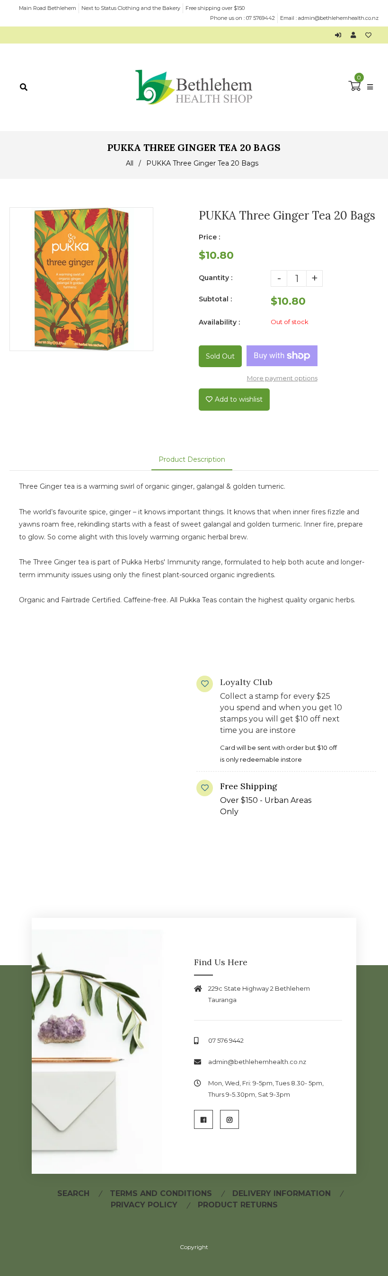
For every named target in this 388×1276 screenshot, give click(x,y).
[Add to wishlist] (368, 35)
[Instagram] (229, 1119)
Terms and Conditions (161, 1193)
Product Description (192, 459)
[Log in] (340, 35)
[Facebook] (203, 1119)
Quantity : (215, 277)
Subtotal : (215, 299)
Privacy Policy (144, 1204)
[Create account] (356, 35)
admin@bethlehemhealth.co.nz (338, 18)
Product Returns (238, 1204)
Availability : (219, 322)
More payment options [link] (282, 378)
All (129, 163)
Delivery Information (281, 1193)
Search (73, 1193)
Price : (209, 237)
